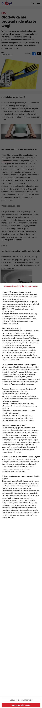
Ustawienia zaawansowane (21, 700)
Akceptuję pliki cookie (21, 705)
